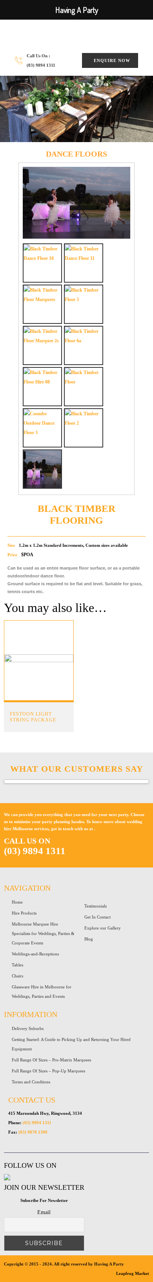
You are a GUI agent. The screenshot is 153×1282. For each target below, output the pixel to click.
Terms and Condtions (31, 1081)
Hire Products (24, 913)
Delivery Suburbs (28, 1028)
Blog (88, 939)
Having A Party (60, 35)
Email (44, 1212)
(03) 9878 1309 (32, 1132)
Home (17, 902)
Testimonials (95, 906)
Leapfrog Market (132, 1273)
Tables (17, 964)
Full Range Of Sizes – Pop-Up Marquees (48, 1070)
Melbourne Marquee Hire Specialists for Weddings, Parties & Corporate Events (43, 933)
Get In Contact (97, 917)
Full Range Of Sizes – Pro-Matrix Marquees (51, 1059)
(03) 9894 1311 (41, 65)
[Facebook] (7, 1179)
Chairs (17, 975)
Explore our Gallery (102, 928)
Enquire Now (112, 60)
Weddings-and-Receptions (35, 953)
